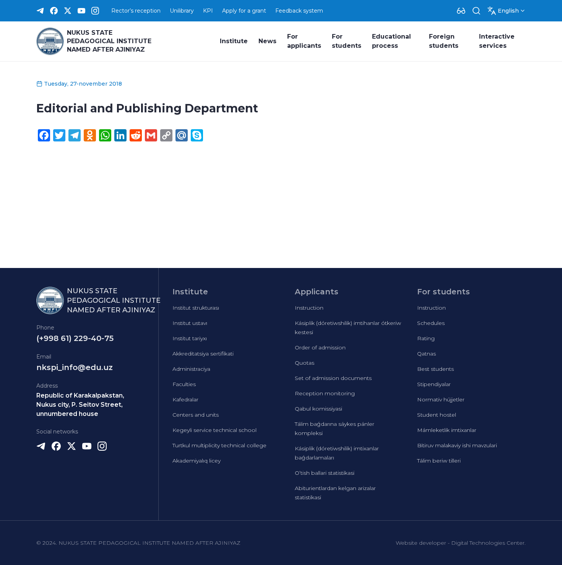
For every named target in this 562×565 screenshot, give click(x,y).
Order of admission (320, 347)
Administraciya (191, 368)
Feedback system (299, 10)
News (267, 41)
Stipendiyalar (434, 384)
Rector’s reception (136, 10)
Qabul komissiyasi (318, 408)
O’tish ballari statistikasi (324, 472)
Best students (435, 368)
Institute (234, 41)
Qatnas (426, 353)
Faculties (184, 384)
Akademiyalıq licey (196, 460)
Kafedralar (185, 399)
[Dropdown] (461, 10)
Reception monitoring (325, 393)
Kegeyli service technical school (214, 430)
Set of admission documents (333, 378)
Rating (426, 338)
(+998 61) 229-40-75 (75, 338)
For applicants (304, 41)
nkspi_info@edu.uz (74, 367)
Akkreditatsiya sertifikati (203, 353)
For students (346, 41)
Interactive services (497, 41)
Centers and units (195, 414)
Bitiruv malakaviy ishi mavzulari (457, 445)
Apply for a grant (244, 10)
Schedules (431, 323)
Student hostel (436, 414)
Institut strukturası (195, 307)
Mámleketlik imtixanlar (446, 430)
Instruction (309, 307)
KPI (208, 10)
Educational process (391, 41)
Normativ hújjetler (441, 399)
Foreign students (443, 41)
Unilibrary (182, 10)
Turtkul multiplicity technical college (219, 445)
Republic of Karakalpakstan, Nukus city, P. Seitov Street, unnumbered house (80, 404)
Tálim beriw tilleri (439, 460)
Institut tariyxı (189, 338)
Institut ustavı (189, 323)
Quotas (304, 362)
